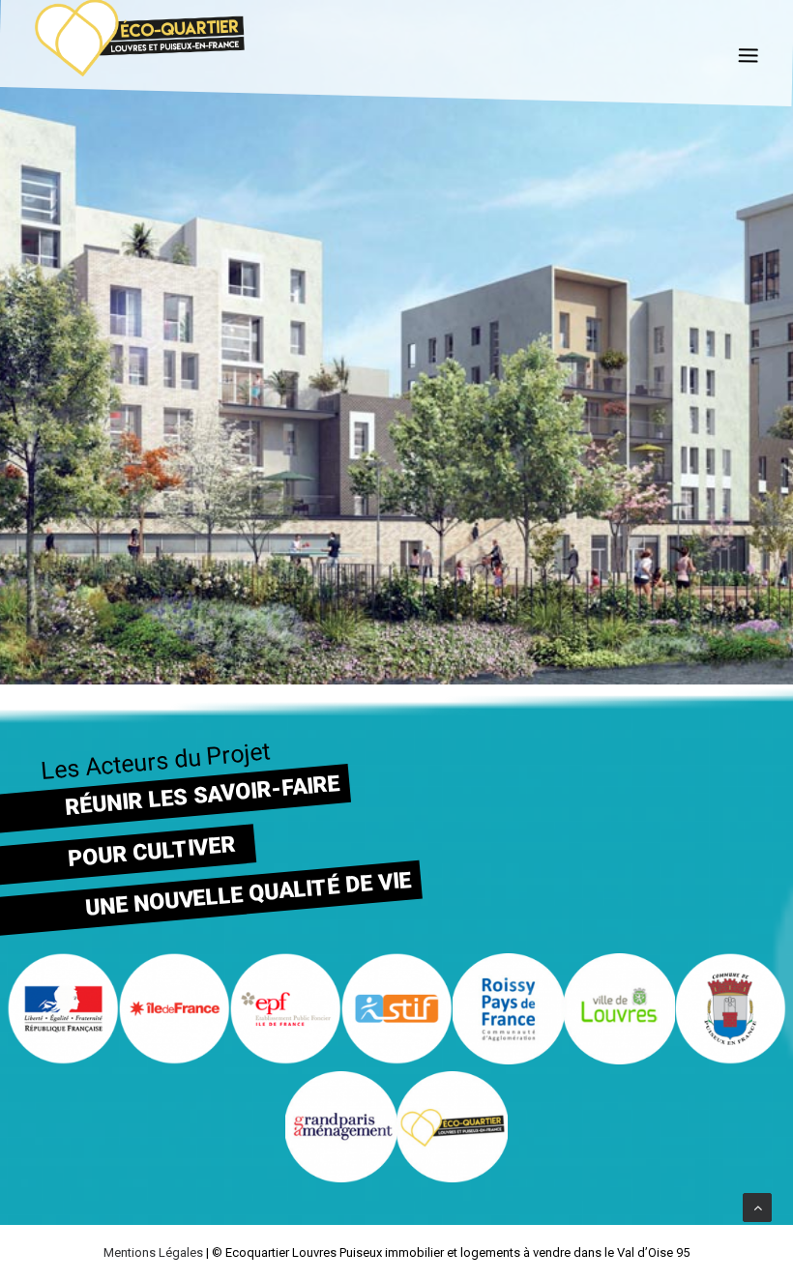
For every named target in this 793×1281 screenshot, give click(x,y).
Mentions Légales (153, 1252)
